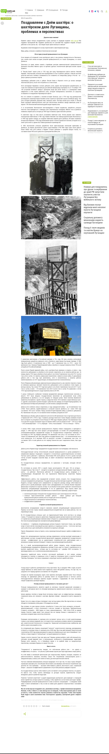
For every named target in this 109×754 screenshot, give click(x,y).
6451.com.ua (74, 41)
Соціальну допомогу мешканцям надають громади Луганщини (95, 131)
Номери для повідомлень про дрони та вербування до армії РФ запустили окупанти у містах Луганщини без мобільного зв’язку (95, 193)
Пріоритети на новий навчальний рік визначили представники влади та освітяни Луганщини (97, 87)
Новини (30, 10)
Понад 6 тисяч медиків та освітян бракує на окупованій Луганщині (97, 122)
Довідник (40, 10)
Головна (2, 15)
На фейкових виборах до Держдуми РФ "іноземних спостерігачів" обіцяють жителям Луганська (97, 77)
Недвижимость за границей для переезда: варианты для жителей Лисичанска (98, 113)
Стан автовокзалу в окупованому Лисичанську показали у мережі (97, 68)
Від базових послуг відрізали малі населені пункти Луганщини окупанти (94, 208)
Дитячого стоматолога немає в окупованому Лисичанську (96, 96)
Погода (65, 10)
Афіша (26, 12)
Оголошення (53, 10)
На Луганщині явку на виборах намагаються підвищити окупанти (95, 104)
